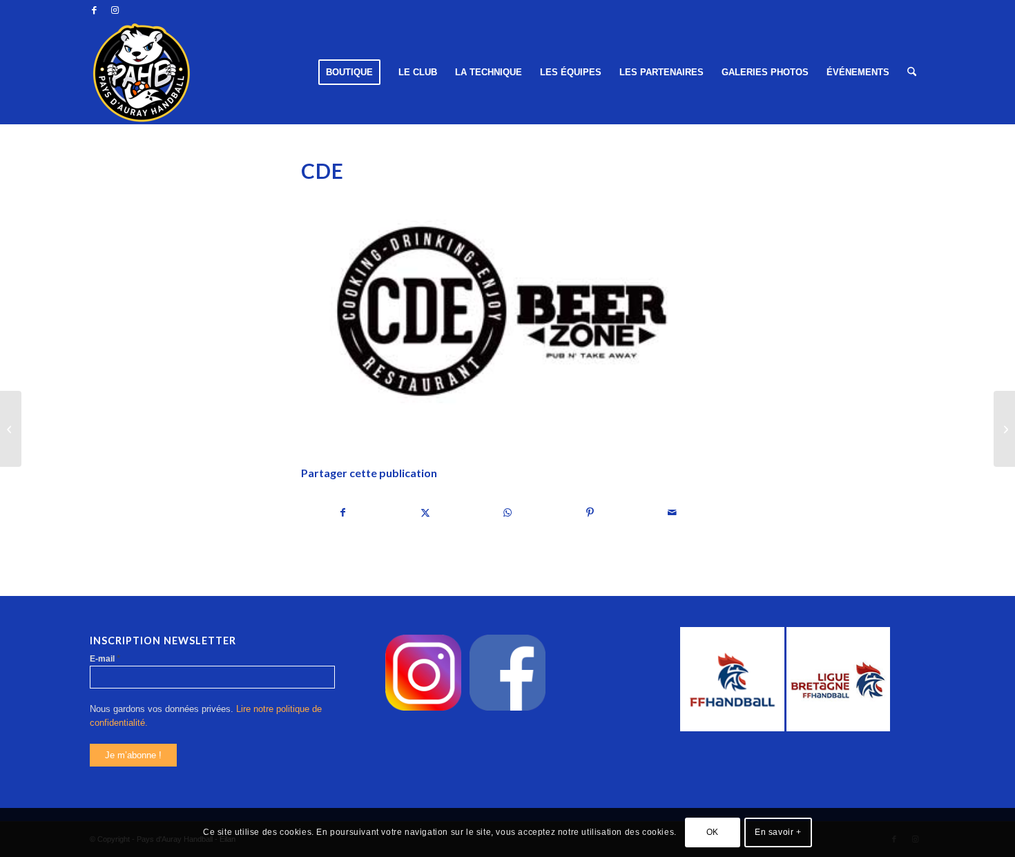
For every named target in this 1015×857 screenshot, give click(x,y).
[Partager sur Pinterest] (590, 513)
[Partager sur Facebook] (343, 513)
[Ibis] (10, 429)
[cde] (507, 312)
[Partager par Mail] (672, 513)
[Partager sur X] (425, 513)
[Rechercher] (911, 72)
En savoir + (778, 833)
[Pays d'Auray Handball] (141, 72)
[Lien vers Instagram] (114, 10)
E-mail (105, 658)
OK (712, 833)
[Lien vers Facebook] (94, 10)
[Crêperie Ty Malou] (1004, 429)
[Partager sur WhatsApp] (507, 513)
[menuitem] (349, 72)
